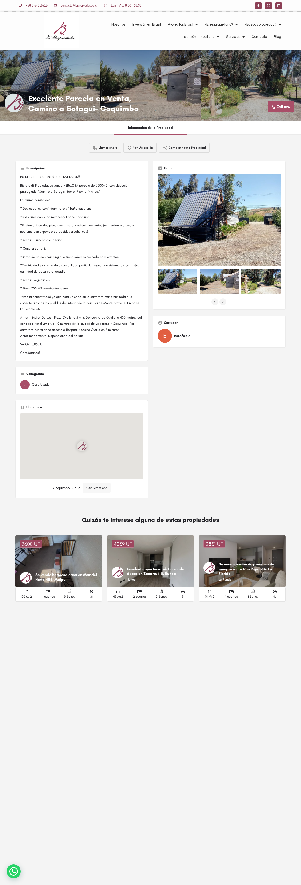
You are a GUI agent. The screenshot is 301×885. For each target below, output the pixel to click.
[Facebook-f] (258, 5)
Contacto (259, 37)
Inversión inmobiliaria (198, 37)
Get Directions (96, 488)
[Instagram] (268, 5)
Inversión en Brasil (146, 24)
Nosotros (118, 24)
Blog (277, 37)
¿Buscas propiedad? (261, 24)
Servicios (233, 37)
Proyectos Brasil (180, 24)
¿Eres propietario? (219, 24)
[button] (14, 871)
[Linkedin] (278, 5)
